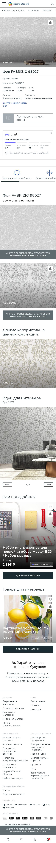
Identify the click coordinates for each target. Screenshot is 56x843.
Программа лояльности (9, 766)
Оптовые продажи (13, 708)
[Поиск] (8, 839)
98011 (11, 402)
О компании (38, 701)
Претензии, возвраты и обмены (9, 751)
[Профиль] (47, 3)
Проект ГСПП (38, 754)
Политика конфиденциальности (15, 759)
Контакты (36, 709)
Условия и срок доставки (11, 739)
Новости (36, 705)
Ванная (47, 10)
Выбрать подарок (13, 778)
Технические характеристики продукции (40, 775)
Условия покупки (12, 744)
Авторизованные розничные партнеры (41, 747)
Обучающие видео (13, 794)
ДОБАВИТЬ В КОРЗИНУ (28, 575)
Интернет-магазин (13, 719)
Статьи (6, 790)
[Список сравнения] (34, 839)
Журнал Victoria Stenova (11, 772)
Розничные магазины (9, 713)
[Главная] (24, 4)
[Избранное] (21, 839)
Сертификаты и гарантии (39, 759)
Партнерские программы (38, 739)
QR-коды (36, 764)
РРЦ (33, 768)
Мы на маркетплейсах (11, 724)
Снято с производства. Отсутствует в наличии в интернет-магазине (28, 315)
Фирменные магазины (10, 702)
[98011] (28, 443)
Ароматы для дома (13, 10)
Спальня (33, 10)
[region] (28, 174)
